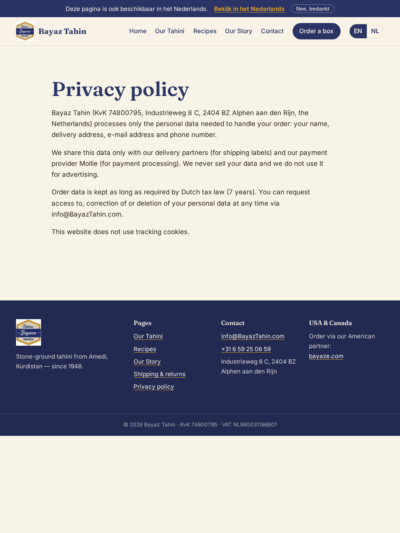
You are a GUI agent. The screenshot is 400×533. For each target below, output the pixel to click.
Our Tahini (169, 31)
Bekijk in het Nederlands (249, 8)
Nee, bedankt (312, 9)
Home (137, 31)
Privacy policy (154, 386)
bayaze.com (326, 356)
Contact (272, 31)
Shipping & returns (160, 374)
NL (375, 31)
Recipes (204, 31)
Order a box (316, 31)
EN (358, 31)
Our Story (238, 31)
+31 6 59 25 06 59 (246, 349)
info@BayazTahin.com (252, 336)
